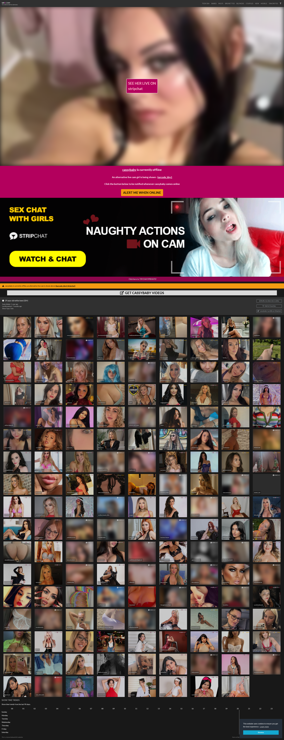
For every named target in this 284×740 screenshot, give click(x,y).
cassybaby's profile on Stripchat (270, 311)
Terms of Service (237, 737)
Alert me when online (142, 192)
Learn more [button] (264, 727)
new (257, 3)
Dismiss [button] (261, 732)
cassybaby (129, 170)
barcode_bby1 (165, 177)
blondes (240, 3)
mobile (264, 3)
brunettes (230, 3)
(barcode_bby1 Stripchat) (65, 286)
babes (214, 3)
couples (249, 3)
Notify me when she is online (269, 301)
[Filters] (280, 3)
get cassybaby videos (144, 293)
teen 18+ (206, 3)
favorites (273, 3)
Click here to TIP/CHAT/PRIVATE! (143, 279)
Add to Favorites (270, 306)
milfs (220, 3)
